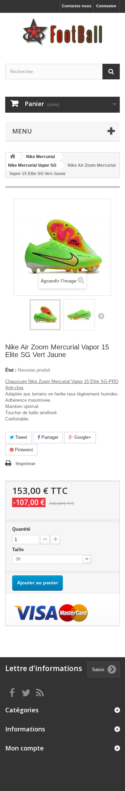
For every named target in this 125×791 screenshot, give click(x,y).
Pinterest (23, 449)
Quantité (21, 529)
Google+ (82, 437)
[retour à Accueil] (12, 157)
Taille (18, 549)
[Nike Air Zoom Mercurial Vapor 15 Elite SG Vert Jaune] (45, 314)
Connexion (106, 6)
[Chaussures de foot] (62, 32)
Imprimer (25, 463)
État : (10, 370)
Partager (49, 437)
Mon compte (24, 748)
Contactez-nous (76, 6)
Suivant (101, 315)
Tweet (20, 437)
